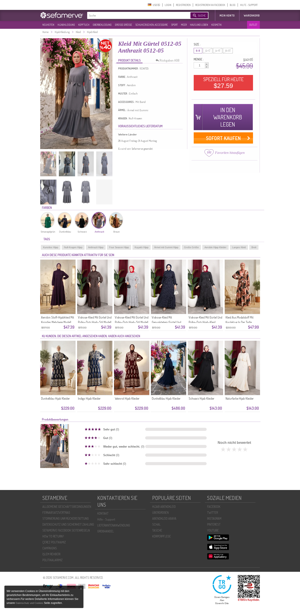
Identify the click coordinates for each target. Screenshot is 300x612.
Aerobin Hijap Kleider (215, 247)
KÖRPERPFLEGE (161, 536)
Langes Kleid (239, 247)
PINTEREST (213, 524)
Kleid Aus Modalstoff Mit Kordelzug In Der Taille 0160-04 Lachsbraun (239, 322)
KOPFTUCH (83, 24)
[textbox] (135, 15)
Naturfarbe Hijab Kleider (240, 398)
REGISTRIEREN (183, 5)
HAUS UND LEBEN (199, 24)
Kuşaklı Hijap (141, 247)
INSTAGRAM (214, 518)
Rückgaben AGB (169, 60)
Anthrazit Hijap (95, 247)
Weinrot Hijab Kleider (127, 398)
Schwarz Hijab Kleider (201, 398)
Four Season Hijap (119, 247)
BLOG (232, 5)
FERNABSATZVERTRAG (56, 512)
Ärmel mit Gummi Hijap (166, 247)
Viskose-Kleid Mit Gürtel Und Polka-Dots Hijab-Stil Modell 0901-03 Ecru (131, 322)
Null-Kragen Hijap (73, 247)
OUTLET (253, 24)
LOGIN (168, 5)
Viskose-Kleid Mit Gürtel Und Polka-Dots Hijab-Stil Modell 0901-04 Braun (95, 322)
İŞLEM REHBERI (51, 554)
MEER (184, 24)
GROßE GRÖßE (123, 24)
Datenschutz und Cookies (30, 603)
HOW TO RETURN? (53, 536)
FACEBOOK (213, 506)
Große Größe (191, 247)
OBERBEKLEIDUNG (102, 24)
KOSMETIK (216, 24)
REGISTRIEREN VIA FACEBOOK (210, 5)
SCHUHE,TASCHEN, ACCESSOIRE (151, 24)
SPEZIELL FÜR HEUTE (223, 82)
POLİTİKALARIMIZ (52, 560)
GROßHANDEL (105, 531)
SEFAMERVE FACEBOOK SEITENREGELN (66, 530)
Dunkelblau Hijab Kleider (55, 398)
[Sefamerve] (62, 15)
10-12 (207, 50)
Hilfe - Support (106, 519)
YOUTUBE (213, 530)
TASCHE (157, 530)
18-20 (228, 50)
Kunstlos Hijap (50, 247)
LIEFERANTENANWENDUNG (113, 525)
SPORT (174, 24)
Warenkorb (252, 15)
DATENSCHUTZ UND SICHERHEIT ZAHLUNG (68, 524)
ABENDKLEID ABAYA (164, 518)
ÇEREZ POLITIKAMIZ (54, 542)
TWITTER (212, 512)
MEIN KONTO (227, 15)
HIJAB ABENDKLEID (164, 506)
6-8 (198, 50)
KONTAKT (102, 513)
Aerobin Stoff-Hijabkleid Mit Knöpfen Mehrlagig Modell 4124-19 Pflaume (57, 322)
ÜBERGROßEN (160, 512)
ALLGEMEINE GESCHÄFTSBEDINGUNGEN (66, 506)
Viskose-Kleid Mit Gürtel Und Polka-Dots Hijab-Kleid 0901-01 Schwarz (205, 322)
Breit (253, 247)
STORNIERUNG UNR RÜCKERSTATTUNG (65, 518)
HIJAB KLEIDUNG (66, 24)
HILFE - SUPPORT (249, 5)
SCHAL (156, 524)
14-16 (217, 50)
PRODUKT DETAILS (129, 60)
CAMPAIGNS (49, 548)
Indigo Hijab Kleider (89, 398)
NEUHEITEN (48, 24)
